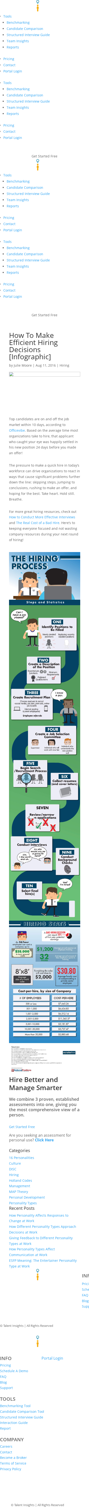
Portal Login (12, 71)
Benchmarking (18, 22)
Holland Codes (20, 1180)
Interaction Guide (14, 1422)
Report (5, 1428)
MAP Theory (18, 1191)
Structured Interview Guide (28, 193)
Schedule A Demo (14, 1371)
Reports (13, 47)
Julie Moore (23, 365)
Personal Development (27, 1197)
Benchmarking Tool (15, 1406)
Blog (85, 1301)
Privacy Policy (10, 1469)
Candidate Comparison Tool (22, 1411)
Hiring (64, 365)
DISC (12, 1169)
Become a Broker (13, 1457)
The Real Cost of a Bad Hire (37, 522)
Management (19, 1186)
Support (6, 1387)
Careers (6, 1446)
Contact (9, 65)
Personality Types (23, 1203)
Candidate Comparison (25, 28)
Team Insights (18, 41)
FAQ (85, 1295)
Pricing (8, 59)
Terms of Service (13, 1463)
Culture (15, 1163)
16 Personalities (21, 1157)
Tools (7, 82)
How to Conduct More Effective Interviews (42, 517)
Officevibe (17, 430)
